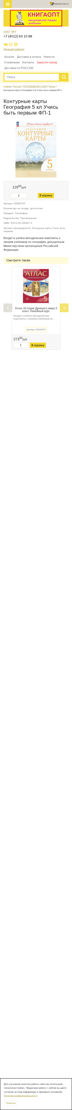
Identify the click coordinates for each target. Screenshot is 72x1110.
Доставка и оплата (29, 56)
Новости (49, 56)
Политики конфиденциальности (20, 1095)
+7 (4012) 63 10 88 (17, 36)
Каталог (9, 56)
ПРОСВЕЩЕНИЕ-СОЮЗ (35, 86)
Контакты (28, 62)
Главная (7, 86)
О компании (12, 62)
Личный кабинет (13, 49)
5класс (52, 86)
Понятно (11, 1103)
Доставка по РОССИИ (18, 68)
